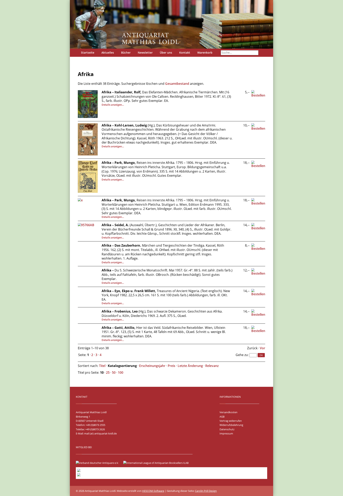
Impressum (226, 433)
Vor (262, 348)
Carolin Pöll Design (206, 491)
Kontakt (184, 52)
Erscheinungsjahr (152, 366)
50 (114, 372)
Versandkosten (228, 412)
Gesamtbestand (177, 83)
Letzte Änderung (190, 366)
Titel (102, 366)
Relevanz (212, 366)
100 (120, 372)
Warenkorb (204, 52)
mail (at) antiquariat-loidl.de (100, 433)
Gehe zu (242, 355)
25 (108, 372)
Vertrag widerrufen (231, 421)
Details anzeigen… (113, 104)
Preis (171, 366)
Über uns (166, 52)
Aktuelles (107, 52)
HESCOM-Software (153, 491)
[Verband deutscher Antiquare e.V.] (99, 463)
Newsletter (145, 52)
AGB (222, 416)
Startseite (87, 52)
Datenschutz (227, 429)
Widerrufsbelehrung (231, 425)
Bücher (126, 52)
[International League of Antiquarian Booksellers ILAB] (158, 463)
